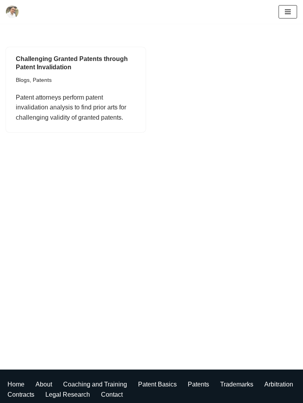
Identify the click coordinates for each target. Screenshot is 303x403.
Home (15, 384)
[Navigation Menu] (288, 11)
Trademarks (236, 384)
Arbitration (278, 384)
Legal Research (67, 394)
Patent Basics (157, 384)
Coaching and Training (95, 384)
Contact (112, 394)
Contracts (20, 394)
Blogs (23, 80)
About (44, 384)
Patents (42, 80)
